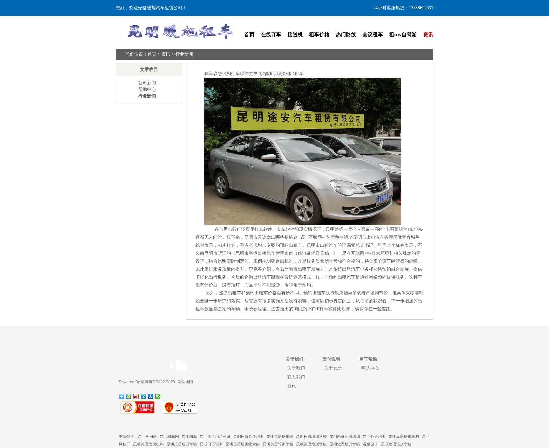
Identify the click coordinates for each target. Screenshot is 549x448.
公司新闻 (147, 82)
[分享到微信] (158, 396)
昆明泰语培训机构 (404, 436)
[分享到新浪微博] (136, 396)
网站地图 (185, 382)
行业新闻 (184, 54)
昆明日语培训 (211, 444)
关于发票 (333, 367)
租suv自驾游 (403, 34)
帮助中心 (147, 89)
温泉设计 (370, 444)
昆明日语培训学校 (311, 436)
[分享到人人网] (150, 396)
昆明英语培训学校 (181, 444)
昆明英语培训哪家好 (243, 444)
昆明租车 (189, 436)
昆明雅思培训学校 (344, 444)
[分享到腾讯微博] (143, 396)
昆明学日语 (147, 436)
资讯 (428, 34)
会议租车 (373, 34)
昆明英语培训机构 (148, 444)
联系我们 (296, 376)
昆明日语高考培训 (248, 436)
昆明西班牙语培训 (344, 436)
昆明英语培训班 (280, 436)
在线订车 (271, 34)
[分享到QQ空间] (129, 396)
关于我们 (296, 367)
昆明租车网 (169, 436)
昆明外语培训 (374, 436)
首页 (249, 34)
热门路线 (346, 34)
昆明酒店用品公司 (215, 436)
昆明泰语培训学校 (396, 444)
